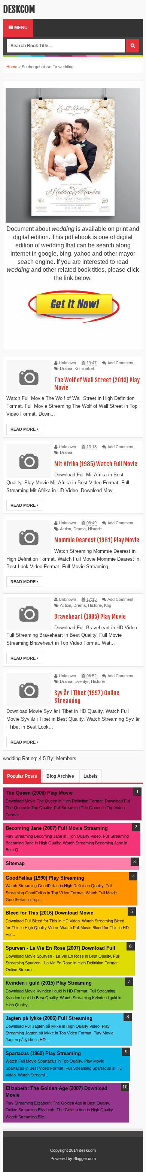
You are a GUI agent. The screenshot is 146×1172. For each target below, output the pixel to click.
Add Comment (120, 363)
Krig (107, 605)
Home (11, 66)
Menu (20, 27)
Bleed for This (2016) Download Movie (49, 913)
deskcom (19, 9)
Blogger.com (84, 1158)
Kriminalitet (84, 368)
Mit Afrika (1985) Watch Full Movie (95, 464)
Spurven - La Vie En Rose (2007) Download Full (60, 948)
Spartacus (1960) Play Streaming (43, 1053)
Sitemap (15, 863)
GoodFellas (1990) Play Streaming (45, 878)
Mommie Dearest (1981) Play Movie (96, 540)
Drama (66, 368)
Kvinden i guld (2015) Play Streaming (49, 983)
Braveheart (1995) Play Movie (90, 616)
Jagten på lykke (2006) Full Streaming (49, 1018)
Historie (95, 529)
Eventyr (81, 681)
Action (65, 529)
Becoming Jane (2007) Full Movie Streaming (57, 828)
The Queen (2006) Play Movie (39, 793)
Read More (23, 429)
